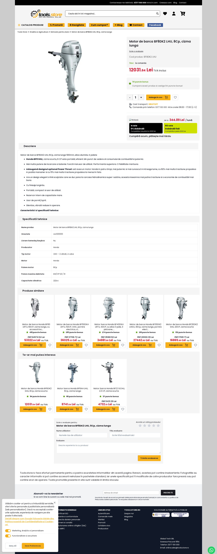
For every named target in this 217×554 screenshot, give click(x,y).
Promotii (101, 522)
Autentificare (104, 513)
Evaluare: (60, 440)
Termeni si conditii (64, 522)
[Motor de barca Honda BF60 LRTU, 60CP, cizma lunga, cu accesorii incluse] (36, 308)
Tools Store (22, 32)
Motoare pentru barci (60, 32)
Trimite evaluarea (149, 458)
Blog (175, 2)
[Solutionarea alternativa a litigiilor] (161, 514)
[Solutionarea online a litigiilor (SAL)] (180, 514)
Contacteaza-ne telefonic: (128, 2)
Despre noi (129, 513)
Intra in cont (152, 2)
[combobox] (112, 13)
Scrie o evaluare (136, 51)
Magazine (128, 516)
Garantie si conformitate (67, 516)
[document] (30, 525)
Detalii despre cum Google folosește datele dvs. (29, 518)
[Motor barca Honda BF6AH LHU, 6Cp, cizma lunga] (72, 372)
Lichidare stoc (104, 525)
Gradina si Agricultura (39, 32)
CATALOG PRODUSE (32, 25)
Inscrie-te (168, 492)
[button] (141, 426)
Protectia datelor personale (68, 519)
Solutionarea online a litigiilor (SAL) (71, 525)
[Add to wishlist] (175, 97)
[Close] (55, 503)
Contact (182, 2)
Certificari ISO (62, 513)
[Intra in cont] (174, 14)
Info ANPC (60, 528)
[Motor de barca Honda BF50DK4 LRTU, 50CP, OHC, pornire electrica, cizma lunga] (72, 308)
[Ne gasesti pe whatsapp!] (211, 550)
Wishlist (101, 519)
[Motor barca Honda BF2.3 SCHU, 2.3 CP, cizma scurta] (109, 372)
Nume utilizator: (63, 431)
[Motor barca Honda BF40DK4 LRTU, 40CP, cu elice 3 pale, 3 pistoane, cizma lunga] (109, 308)
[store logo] (46, 13)
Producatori (103, 528)
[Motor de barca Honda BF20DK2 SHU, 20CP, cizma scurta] (181, 308)
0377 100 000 (161, 107)
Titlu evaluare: (116, 431)
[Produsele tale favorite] (165, 14)
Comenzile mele (105, 516)
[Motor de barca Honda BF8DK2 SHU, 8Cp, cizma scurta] (36, 372)
